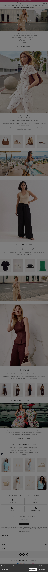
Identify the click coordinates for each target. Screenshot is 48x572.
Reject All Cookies (42, 569)
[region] (24, 568)
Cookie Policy (14, 566)
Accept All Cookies (32, 569)
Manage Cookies (5, 569)
